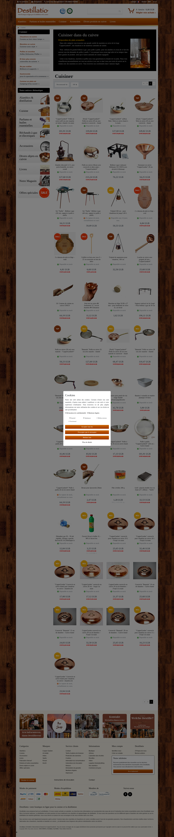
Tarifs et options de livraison (75, 753)
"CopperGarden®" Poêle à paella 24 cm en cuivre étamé (65, 489)
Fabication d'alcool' (26, 760)
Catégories (24, 746)
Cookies (68, 758)
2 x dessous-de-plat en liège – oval (145, 212)
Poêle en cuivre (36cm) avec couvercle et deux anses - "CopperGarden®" (91, 167)
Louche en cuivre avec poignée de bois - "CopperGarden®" (144, 259)
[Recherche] (119, 11)
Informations (94, 746)
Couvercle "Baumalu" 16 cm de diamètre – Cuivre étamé (144, 586)
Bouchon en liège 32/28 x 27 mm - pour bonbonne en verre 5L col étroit (118, 305)
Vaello (45, 758)
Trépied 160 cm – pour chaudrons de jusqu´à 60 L (118, 212)
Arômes (91, 753)
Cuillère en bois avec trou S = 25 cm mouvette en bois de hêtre (91, 259)
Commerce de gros (95, 768)
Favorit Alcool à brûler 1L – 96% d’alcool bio (91, 537)
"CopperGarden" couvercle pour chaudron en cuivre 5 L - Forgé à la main (145, 632)
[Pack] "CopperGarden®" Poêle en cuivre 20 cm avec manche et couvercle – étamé (118, 351)
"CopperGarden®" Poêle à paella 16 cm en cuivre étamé (118, 443)
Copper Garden (48, 751)
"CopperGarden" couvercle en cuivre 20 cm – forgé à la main (91, 586)
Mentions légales (71, 770)
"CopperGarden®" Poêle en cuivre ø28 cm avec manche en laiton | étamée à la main (65, 121)
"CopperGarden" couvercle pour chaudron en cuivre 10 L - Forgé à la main (118, 538)
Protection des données (73, 756)
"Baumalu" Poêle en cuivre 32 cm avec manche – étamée (91, 351)
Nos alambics (93, 765)
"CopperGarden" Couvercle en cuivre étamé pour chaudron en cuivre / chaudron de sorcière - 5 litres (65, 586)
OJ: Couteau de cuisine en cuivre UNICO (65, 304)
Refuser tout (87, 437)
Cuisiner (62, 21)
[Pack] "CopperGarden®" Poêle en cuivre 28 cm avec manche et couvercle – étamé (91, 121)
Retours (68, 765)
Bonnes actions (140, 753)
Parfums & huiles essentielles (29, 763)
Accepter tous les (87, 427)
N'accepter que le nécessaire (87, 432)
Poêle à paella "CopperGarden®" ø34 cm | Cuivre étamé (144, 444)
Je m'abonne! (133, 771)
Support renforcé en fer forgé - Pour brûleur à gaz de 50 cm (145, 304)
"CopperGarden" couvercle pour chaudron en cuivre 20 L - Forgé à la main (145, 538)
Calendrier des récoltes (96, 756)
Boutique (92, 751)
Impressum (69, 773)
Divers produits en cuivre (95, 21)
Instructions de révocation (74, 763)
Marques (46, 746)
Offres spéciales (25, 768)
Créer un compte (117, 753)
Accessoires (75, 21)
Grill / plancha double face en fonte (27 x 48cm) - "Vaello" (145, 489)
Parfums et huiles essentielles (43, 21)
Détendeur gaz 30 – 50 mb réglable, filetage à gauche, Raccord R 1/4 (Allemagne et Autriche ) (65, 538)
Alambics (22, 21)
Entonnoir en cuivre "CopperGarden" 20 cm (145, 166)
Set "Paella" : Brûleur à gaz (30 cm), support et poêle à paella (65, 213)
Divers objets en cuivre (27, 765)
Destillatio (139, 746)
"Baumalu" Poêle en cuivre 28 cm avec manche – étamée (145, 351)
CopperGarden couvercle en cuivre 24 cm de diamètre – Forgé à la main (118, 586)
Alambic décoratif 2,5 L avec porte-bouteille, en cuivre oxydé (65, 167)
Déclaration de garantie (73, 768)
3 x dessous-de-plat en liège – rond (65, 258)
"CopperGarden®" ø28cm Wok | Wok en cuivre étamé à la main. (118, 121)
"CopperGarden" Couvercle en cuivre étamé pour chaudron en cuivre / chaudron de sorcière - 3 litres (65, 679)
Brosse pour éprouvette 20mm (91, 488)
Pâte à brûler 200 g (118, 488)
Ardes (44, 756)
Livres (113, 21)
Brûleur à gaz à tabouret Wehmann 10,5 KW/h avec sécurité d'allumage (118, 167)
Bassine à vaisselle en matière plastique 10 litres (145, 397)
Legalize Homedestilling (96, 763)
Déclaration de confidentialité (76, 413)
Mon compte (117, 746)
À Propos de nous (140, 751)
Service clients (72, 746)
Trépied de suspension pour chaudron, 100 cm (118, 258)
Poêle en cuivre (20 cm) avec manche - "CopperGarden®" (65, 351)
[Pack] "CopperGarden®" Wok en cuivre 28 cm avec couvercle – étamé (145, 121)
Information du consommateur (75, 760)
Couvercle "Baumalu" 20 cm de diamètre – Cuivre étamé (118, 632)
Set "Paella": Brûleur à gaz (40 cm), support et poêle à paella (91, 213)
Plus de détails (87, 442)
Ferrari (45, 760)
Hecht (44, 763)
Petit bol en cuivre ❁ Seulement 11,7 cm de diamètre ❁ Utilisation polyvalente (91, 305)
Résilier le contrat (27, 780)
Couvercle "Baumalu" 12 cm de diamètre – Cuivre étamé (64, 632)
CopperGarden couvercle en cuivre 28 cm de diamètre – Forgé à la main (91, 632)
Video (91, 760)
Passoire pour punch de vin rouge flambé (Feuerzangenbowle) (118, 398)
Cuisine (22, 753)
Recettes (91, 758)
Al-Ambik (45, 753)
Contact (68, 751)
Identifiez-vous (116, 751)
